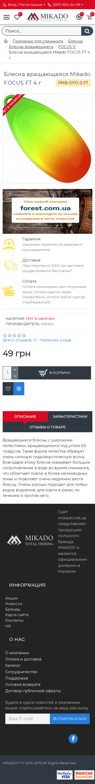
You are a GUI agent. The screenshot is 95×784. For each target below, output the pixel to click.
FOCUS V (66, 46)
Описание (25, 416)
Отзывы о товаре (48, 427)
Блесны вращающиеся (31, 46)
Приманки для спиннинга (38, 41)
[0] (15, 17)
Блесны (75, 41)
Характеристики (70, 416)
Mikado (47, 324)
